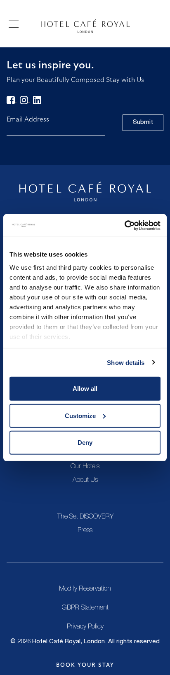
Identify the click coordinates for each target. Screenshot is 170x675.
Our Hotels (85, 467)
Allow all (85, 388)
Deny (85, 442)
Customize (80, 415)
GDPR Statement (85, 608)
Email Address (28, 119)
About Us (85, 480)
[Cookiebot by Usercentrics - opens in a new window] (124, 225)
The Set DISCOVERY (85, 517)
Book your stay (85, 665)
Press (85, 531)
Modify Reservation (85, 589)
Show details (125, 362)
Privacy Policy (85, 627)
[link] (12, 99)
